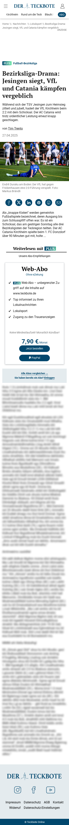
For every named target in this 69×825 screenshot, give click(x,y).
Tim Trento (15, 128)
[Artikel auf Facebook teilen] (8, 202)
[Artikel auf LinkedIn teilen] (28, 202)
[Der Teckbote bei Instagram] (17, 789)
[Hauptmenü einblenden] (6, 6)
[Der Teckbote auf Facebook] (33, 789)
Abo (62, 14)
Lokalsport (36, 23)
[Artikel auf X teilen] (18, 202)
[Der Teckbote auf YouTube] (50, 789)
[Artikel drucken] (48, 202)
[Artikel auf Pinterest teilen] (38, 202)
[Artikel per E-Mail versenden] (58, 202)
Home (5, 23)
